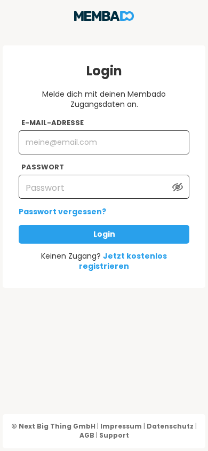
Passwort (42, 167)
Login (104, 234)
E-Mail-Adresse (52, 123)
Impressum (121, 426)
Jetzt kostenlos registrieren (123, 261)
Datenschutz (170, 426)
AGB (86, 435)
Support (114, 435)
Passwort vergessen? (62, 211)
